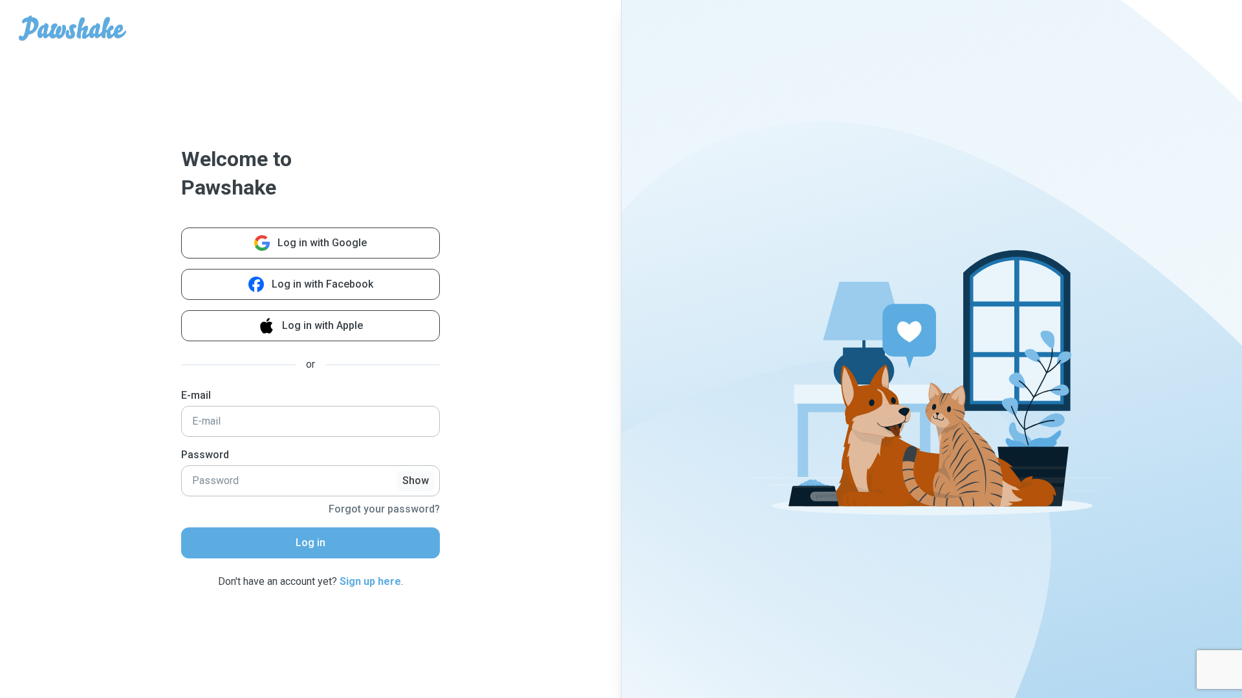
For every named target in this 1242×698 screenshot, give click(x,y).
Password (205, 455)
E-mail (196, 395)
